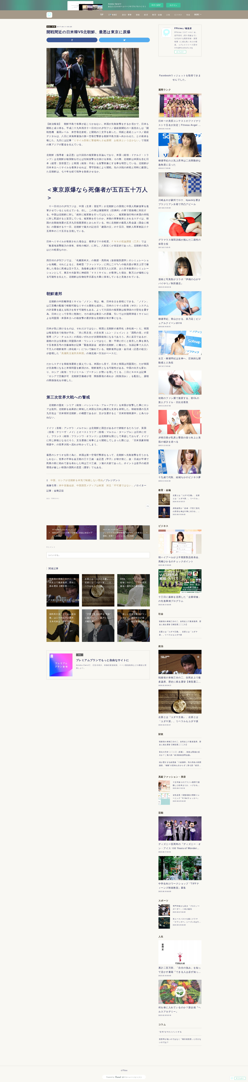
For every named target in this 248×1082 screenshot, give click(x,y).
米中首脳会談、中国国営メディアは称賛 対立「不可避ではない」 (96, 485)
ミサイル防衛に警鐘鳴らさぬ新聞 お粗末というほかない (106, 140)
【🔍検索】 (113, 14)
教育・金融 (157, 14)
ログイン (173, 5)
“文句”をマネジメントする (170, 1031)
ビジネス (178, 14)
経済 (146, 14)
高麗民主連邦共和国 (72, 353)
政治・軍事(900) (52, 498)
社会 (188, 14)
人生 (168, 14)
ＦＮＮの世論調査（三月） (126, 241)
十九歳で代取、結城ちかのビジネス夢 (179, 477)
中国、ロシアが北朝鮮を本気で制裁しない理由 (77, 480)
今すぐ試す (156, 5)
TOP (101, 14)
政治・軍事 (127, 14)
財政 (138, 14)
